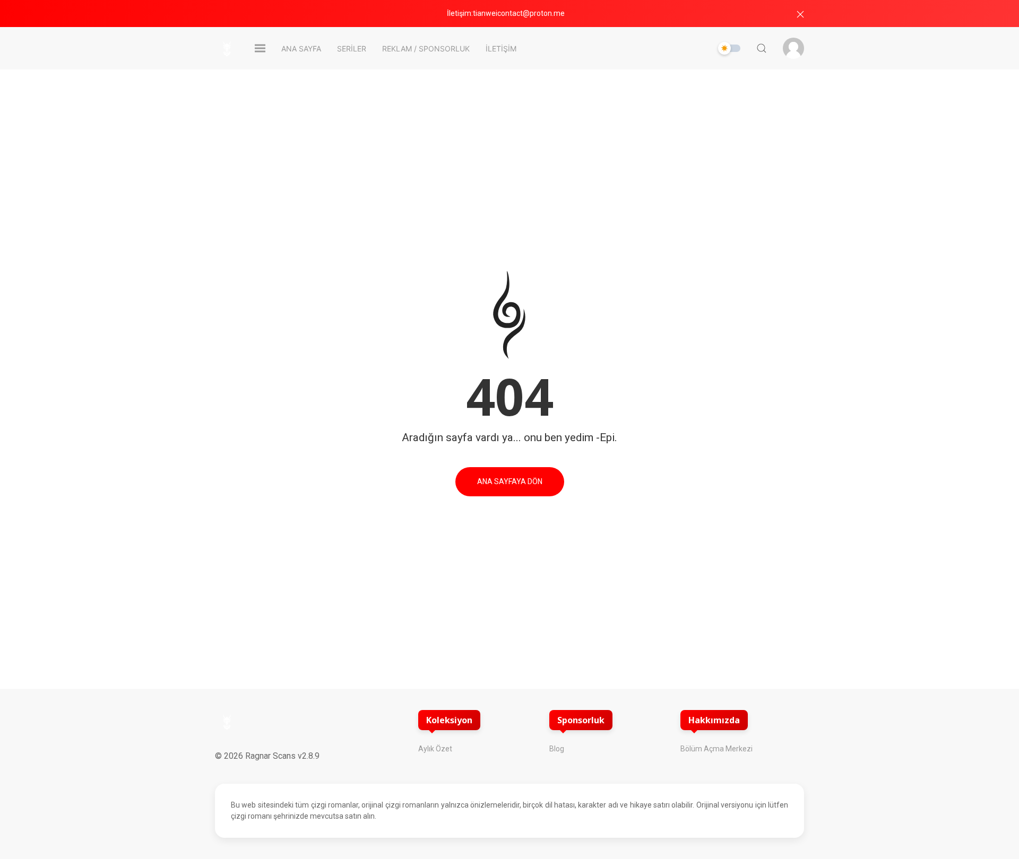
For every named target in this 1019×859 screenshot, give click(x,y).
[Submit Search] (761, 48)
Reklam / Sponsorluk (426, 48)
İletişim (501, 48)
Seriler (351, 48)
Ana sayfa (301, 48)
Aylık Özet (435, 748)
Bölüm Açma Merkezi (717, 748)
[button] (800, 14)
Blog (557, 748)
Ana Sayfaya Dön (509, 481)
